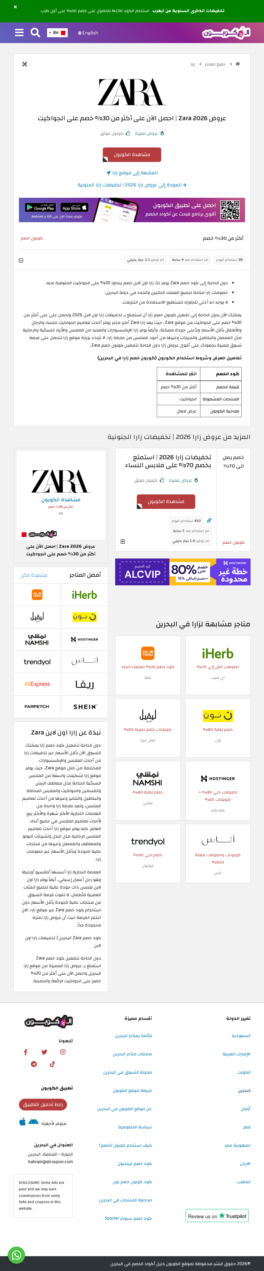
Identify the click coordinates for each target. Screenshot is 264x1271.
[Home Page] (226, 32)
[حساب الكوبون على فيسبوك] (25, 1052)
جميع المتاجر (216, 64)
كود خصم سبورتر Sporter (128, 1218)
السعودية (241, 1036)
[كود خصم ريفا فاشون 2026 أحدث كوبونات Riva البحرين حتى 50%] (84, 684)
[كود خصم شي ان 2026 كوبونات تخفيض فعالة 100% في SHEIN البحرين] (84, 706)
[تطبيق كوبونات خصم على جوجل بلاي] (33, 1123)
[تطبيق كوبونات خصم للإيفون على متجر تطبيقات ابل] (22, 1123)
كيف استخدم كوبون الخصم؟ (125, 1145)
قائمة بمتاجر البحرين (133, 1036)
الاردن (245, 1163)
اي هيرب (218, 677)
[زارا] (132, 92)
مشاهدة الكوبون (132, 154)
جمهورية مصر (237, 1145)
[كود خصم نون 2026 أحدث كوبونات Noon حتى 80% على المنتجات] (218, 715)
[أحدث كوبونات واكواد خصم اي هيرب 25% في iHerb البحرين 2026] (218, 653)
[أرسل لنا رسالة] (16, 1255)
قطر (247, 1127)
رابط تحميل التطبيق (43, 1104)
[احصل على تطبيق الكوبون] (132, 210)
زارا (193, 64)
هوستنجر (217, 810)
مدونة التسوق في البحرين (127, 1072)
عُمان (246, 1109)
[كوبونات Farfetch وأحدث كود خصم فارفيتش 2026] (37, 706)
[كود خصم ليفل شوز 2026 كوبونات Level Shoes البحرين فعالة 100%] (148, 715)
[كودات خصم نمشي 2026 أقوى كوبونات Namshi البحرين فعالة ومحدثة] (148, 778)
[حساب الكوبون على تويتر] (44, 1052)
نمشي (148, 803)
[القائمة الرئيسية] (19, 33)
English (89, 32)
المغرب (244, 1182)
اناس (218, 873)
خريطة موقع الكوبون (132, 1090)
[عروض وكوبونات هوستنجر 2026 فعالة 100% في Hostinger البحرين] (218, 778)
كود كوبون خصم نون (132, 1182)
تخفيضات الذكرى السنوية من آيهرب (188, 11)
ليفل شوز (147, 740)
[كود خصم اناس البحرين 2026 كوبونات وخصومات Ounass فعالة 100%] (218, 841)
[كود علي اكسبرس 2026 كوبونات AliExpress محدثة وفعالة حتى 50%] (37, 684)
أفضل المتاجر (85, 575)
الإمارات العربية (236, 1054)
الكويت (244, 1072)
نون (218, 740)
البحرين (244, 1090)
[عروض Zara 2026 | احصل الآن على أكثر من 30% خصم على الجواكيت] (61, 495)
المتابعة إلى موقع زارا (134, 172)
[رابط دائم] (209, 521)
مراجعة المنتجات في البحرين (125, 1200)
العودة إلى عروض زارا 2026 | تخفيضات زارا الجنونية (130, 184)
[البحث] (35, 33)
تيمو (147, 677)
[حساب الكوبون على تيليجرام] (33, 1064)
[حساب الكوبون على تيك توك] (52, 1064)
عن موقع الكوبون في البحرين (124, 1109)
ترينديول (148, 865)
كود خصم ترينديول (135, 1163)
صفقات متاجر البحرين (132, 1054)
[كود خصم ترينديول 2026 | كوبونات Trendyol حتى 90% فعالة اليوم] (148, 841)
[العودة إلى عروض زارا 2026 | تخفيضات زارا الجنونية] (25, 65)
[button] (15, 7)
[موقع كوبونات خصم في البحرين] (237, 64)
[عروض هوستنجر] (183, 572)
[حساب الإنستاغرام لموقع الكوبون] (62, 1052)
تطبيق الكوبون (57, 1088)
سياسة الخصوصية (135, 1127)
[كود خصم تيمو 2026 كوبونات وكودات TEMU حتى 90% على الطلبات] (148, 653)
